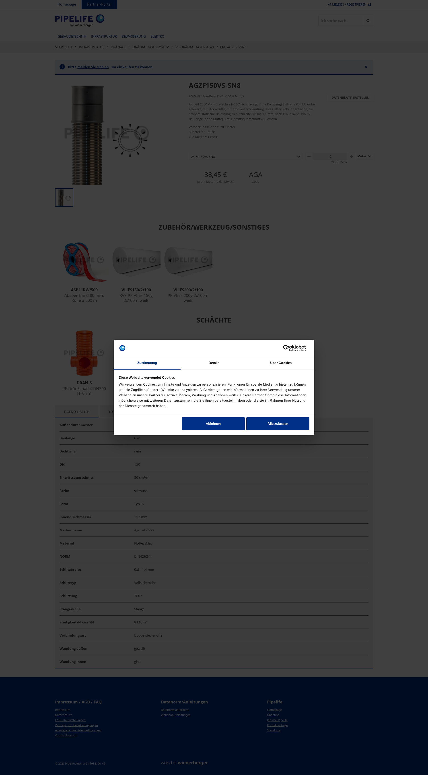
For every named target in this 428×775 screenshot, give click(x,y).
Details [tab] (214, 363)
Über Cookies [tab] (281, 363)
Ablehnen (213, 424)
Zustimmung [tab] (147, 363)
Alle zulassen (278, 424)
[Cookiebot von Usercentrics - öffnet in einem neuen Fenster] (289, 348)
